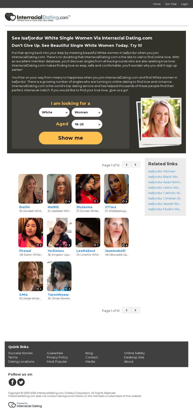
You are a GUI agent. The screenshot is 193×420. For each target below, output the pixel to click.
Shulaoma (84, 207)
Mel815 (53, 207)
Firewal (25, 251)
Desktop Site (134, 357)
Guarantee (55, 353)
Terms (12, 357)
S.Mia (23, 294)
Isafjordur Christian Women (168, 198)
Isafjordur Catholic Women (168, 193)
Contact (91, 357)
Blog (89, 353)
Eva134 (24, 207)
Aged (62, 124)
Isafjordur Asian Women (166, 182)
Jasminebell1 (115, 251)
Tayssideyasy (58, 294)
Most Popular (57, 361)
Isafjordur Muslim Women (167, 209)
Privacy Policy (57, 357)
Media (90, 361)
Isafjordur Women (161, 171)
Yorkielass (56, 251)
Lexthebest (85, 251)
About (128, 361)
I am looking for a (70, 103)
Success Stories (20, 353)
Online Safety (134, 353)
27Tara (110, 207)
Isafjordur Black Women (166, 176)
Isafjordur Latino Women (166, 187)
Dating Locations (21, 361)
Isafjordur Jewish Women (167, 204)
